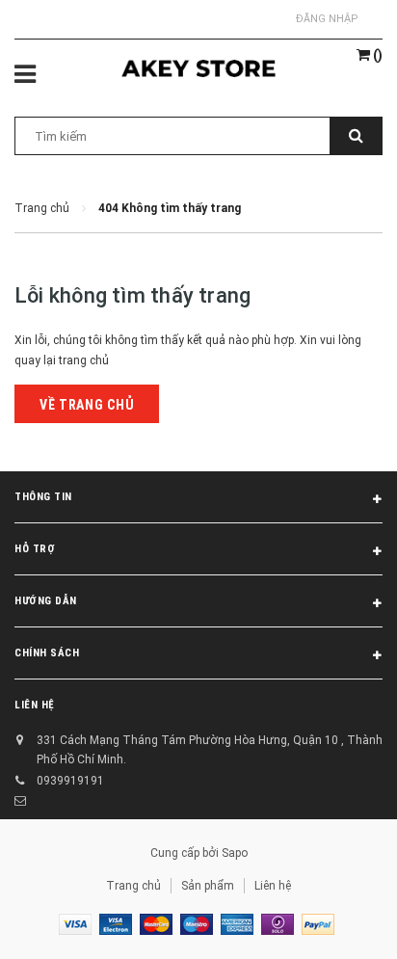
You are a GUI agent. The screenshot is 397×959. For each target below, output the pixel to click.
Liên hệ (272, 885)
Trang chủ (133, 885)
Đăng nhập (327, 19)
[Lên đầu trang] (334, 920)
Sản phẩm (207, 885)
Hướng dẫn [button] (45, 601)
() (376, 55)
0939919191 (70, 780)
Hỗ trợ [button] (34, 549)
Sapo (235, 853)
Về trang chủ (87, 405)
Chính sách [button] (47, 653)
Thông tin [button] (43, 497)
